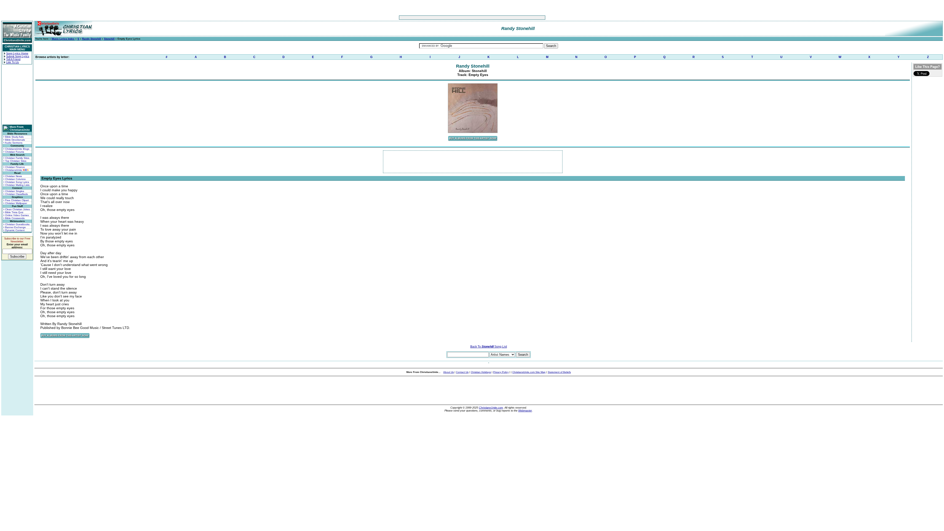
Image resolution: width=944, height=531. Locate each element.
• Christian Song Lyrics (16, 182)
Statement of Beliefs (559, 372)
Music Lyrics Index (63, 38)
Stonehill (109, 38)
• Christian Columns (14, 179)
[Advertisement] (456, 17)
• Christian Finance (14, 167)
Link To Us (12, 62)
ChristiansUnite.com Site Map (529, 372)
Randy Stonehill (91, 38)
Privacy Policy (501, 372)
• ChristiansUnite (16, 170)
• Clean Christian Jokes (16, 209)
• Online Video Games (16, 215)
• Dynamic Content (14, 230)
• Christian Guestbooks (16, 224)
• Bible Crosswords (14, 218)
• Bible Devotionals (14, 139)
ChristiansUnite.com (491, 407)
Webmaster (525, 410)
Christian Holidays (481, 372)
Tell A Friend (13, 59)
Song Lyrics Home (17, 53)
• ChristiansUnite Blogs (16, 149)
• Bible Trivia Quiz (13, 212)
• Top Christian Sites (14, 161)
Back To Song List (488, 346)
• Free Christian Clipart (16, 200)
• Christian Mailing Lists (16, 185)
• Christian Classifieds (15, 194)
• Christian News (12, 176)
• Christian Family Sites (16, 158)
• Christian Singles (13, 191)
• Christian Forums (13, 151)
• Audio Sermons (12, 142)
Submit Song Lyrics (17, 56)
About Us (448, 372)
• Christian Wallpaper (15, 203)
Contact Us (462, 372)
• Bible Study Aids (13, 136)
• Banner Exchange (14, 227)
